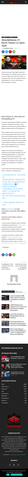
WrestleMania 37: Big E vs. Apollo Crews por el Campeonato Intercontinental (7, 267)
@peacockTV (8, 193)
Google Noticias (21, 225)
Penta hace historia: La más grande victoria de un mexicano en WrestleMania (18, 323)
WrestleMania (12, 5)
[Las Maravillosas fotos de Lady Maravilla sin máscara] (5, 374)
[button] (2, 2)
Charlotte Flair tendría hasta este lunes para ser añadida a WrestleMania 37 (20, 267)
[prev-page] (3, 338)
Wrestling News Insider (8, 48)
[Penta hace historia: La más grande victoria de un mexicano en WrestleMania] (5, 323)
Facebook (8, 237)
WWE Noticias (14, 37)
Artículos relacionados (8, 291)
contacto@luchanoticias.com (17, 454)
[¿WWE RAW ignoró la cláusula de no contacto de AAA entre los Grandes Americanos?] (5, 306)
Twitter (19, 237)
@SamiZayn (20, 182)
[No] (26, 473)
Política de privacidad (16, 474)
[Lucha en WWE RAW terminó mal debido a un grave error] (5, 358)
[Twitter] (6, 51)
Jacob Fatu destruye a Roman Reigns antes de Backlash (17, 315)
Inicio (3, 5)
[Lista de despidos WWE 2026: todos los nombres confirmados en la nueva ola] (5, 297)
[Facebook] (3, 51)
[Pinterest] (10, 51)
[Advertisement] (14, 22)
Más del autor (19, 291)
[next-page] (5, 338)
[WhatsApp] (13, 51)
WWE (6, 5)
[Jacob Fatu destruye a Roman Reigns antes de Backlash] (5, 316)
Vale (8, 474)
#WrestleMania (9, 186)
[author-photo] (14, 278)
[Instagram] (14, 465)
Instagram (14, 237)
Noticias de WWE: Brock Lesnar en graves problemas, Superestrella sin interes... (18, 366)
